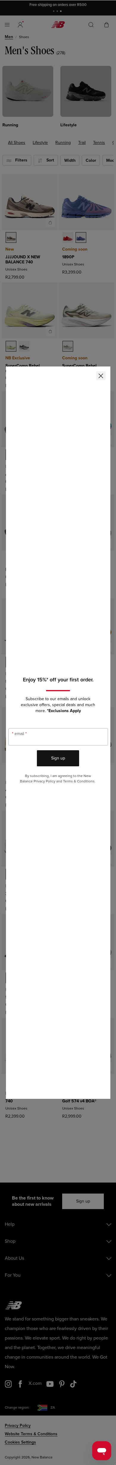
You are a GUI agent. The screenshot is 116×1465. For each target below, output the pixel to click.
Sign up (58, 758)
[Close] (101, 375)
